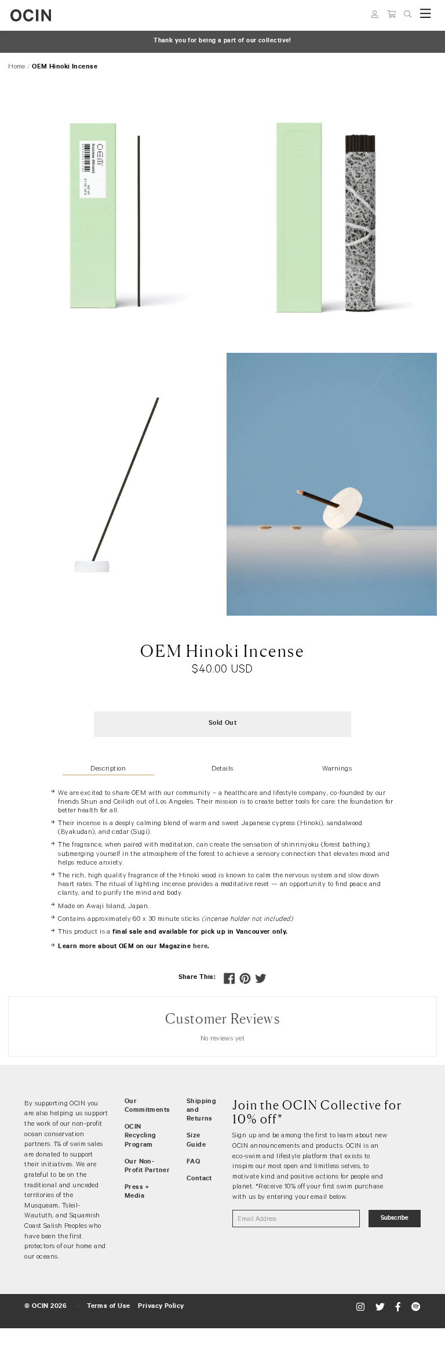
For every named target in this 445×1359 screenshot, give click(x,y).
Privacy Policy (161, 1307)
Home (16, 66)
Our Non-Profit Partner (147, 1166)
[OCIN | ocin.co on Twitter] (381, 1307)
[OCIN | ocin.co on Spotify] (415, 1307)
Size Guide (196, 1140)
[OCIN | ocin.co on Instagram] (361, 1307)
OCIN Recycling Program (140, 1136)
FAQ (193, 1162)
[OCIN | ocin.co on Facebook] (399, 1307)
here (200, 947)
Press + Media (137, 1192)
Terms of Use (108, 1307)
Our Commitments (147, 1106)
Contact (199, 1179)
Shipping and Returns (202, 1110)
